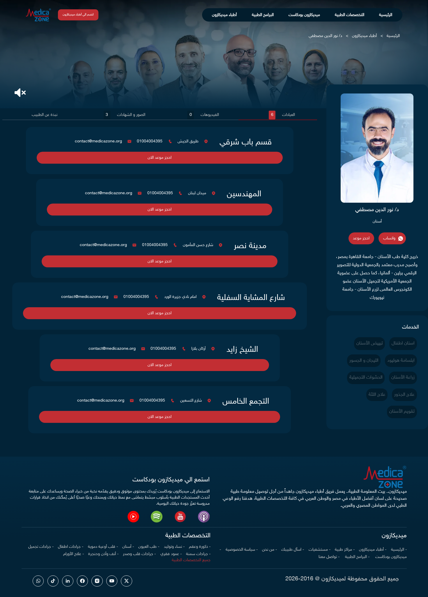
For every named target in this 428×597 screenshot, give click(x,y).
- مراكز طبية (345, 549)
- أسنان (128, 546)
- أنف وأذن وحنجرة (103, 554)
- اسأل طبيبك (292, 549)
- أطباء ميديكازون (372, 549)
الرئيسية (385, 15)
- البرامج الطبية (356, 556)
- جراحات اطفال (70, 546)
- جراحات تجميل (41, 546)
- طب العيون (148, 546)
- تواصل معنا (329, 556)
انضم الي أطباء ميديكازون (78, 15)
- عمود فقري (171, 554)
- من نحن (269, 549)
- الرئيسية (399, 549)
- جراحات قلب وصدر (139, 554)
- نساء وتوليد (174, 546)
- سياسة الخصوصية (242, 549)
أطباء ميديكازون (224, 15)
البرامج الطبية (263, 15)
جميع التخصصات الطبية (191, 560)
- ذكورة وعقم (200, 546)
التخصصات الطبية (349, 15)
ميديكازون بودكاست (304, 15)
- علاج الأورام (73, 554)
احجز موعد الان (159, 157)
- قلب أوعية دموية (103, 546)
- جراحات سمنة (198, 554)
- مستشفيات (319, 549)
